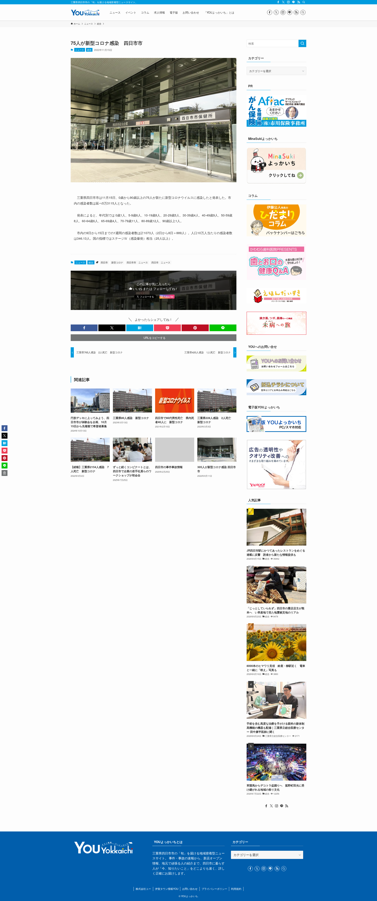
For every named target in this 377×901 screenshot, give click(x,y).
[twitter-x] (283, 2)
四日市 (104, 262)
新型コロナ (117, 262)
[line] (293, 2)
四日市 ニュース (160, 262)
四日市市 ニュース (137, 262)
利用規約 (236, 889)
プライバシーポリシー (214, 889)
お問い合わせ (190, 889)
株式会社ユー (143, 889)
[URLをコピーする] (4, 473)
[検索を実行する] (302, 43)
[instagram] (288, 2)
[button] (84, 327)
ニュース (79, 49)
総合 (89, 49)
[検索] (303, 2)
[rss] (298, 2)
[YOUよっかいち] (85, 12)
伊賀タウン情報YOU (166, 889)
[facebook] (278, 2)
